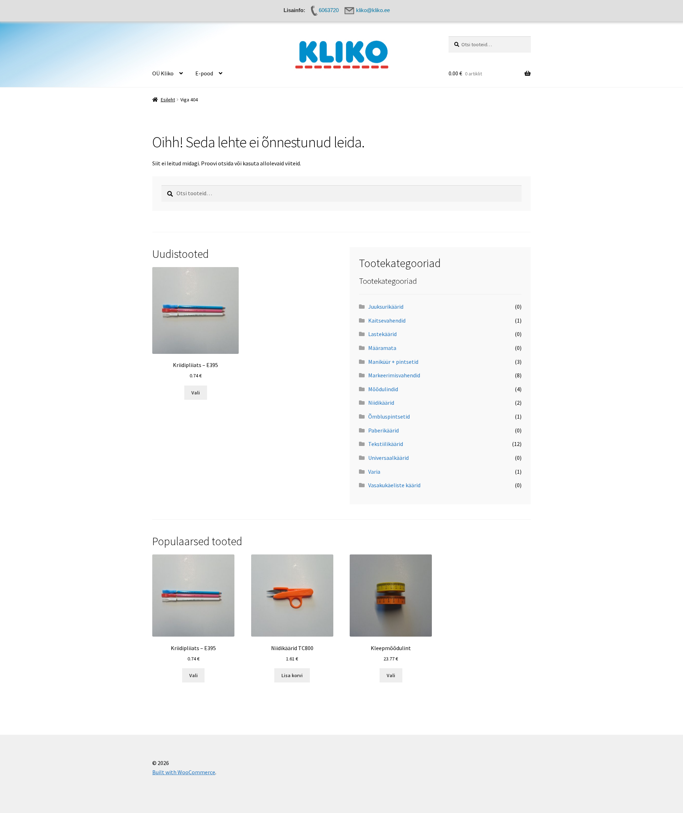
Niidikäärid (381, 402)
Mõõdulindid (383, 389)
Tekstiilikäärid (385, 443)
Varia (374, 471)
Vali (195, 392)
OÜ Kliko (163, 73)
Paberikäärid (383, 430)
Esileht (168, 99)
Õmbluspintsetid (389, 416)
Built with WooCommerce (183, 772)
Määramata (382, 347)
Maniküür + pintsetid (393, 361)
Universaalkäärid (388, 457)
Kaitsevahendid (387, 320)
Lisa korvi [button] (292, 675)
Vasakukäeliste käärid (394, 485)
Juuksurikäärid (385, 306)
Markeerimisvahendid (394, 375)
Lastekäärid (382, 334)
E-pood (204, 73)
